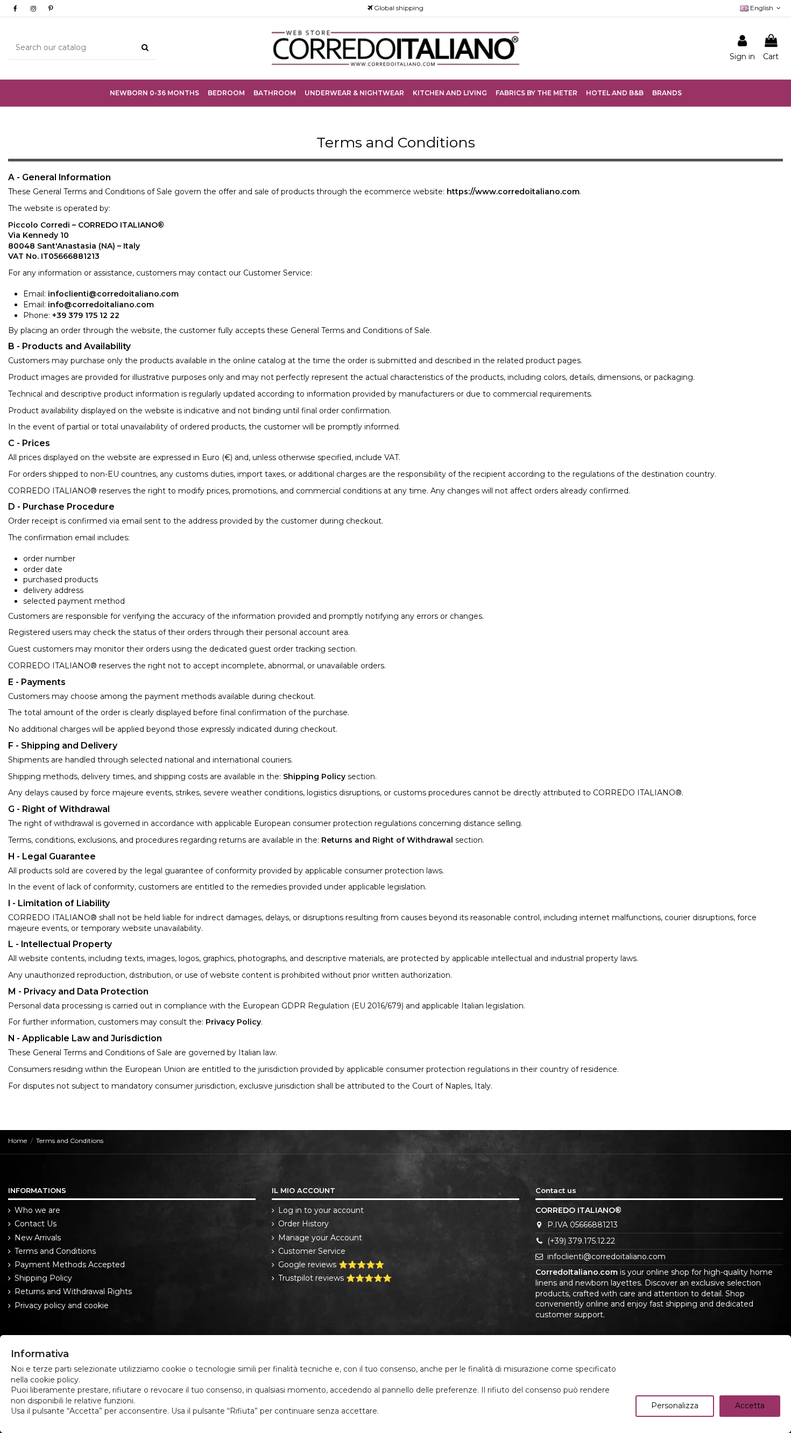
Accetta (750, 1405)
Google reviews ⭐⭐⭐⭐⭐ (331, 1264)
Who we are (37, 1210)
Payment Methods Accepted (70, 1264)
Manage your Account (320, 1238)
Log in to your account (321, 1210)
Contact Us (35, 1224)
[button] (354, 93)
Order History (303, 1224)
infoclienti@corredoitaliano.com (606, 1256)
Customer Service (311, 1251)
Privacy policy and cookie (62, 1305)
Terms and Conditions (55, 1251)
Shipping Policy (43, 1278)
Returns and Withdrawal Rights (73, 1291)
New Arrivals (38, 1238)
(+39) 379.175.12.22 (581, 1241)
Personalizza (674, 1405)
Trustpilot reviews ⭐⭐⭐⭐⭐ (335, 1278)
